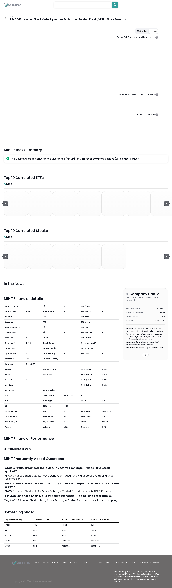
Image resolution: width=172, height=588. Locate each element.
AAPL (7, 530)
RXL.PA (93, 535)
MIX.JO (7, 546)
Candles (143, 31)
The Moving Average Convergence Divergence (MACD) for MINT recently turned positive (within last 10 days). (74, 158)
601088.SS (66, 540)
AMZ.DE (8, 535)
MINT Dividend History (17, 449)
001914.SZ (95, 540)
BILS (35, 540)
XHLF (35, 546)
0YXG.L (7, 525)
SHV (35, 530)
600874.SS (95, 546)
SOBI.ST (65, 535)
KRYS (64, 530)
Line (155, 31)
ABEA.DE (8, 540)
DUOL (93, 525)
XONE (64, 525)
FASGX (93, 530)
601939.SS (66, 546)
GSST (35, 535)
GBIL (35, 525)
